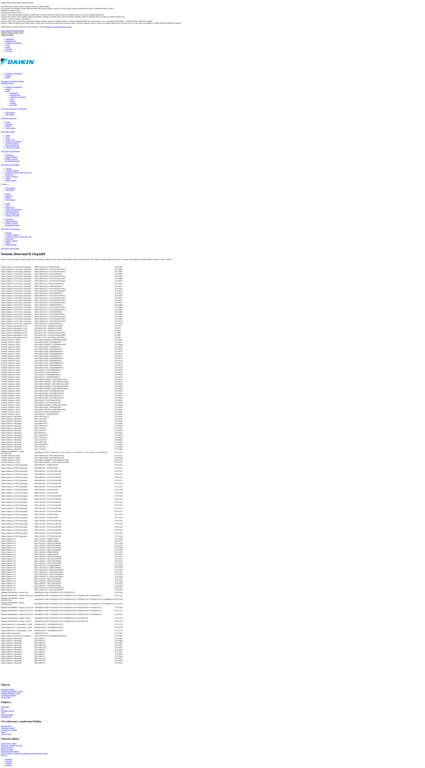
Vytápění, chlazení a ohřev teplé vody (18, 237)
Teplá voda (9, 239)
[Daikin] (17, 70)
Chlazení (8, 233)
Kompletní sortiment (12, 225)
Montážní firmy (10, 41)
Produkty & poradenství (13, 74)
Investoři (8, 49)
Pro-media (9, 51)
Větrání (8, 243)
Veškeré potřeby (11, 245)
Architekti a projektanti (13, 43)
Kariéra (8, 47)
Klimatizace (9, 219)
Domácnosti (9, 39)
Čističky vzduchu (11, 223)
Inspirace (8, 76)
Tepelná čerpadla (11, 221)
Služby (7, 77)
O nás (7, 45)
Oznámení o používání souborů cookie (57, 27)
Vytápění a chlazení (12, 235)
